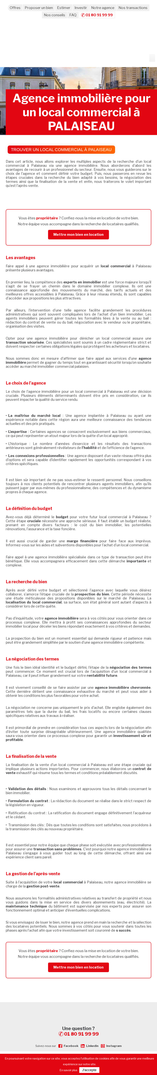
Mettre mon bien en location (78, 234)
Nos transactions (133, 8)
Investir (80, 8)
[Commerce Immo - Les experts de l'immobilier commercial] (78, 1009)
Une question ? (80, 1031)
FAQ (72, 15)
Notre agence (102, 8)
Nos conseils (54, 15)
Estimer (63, 8)
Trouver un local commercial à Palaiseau (61, 149)
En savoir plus (68, 1070)
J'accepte (89, 1070)
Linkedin (92, 1046)
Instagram (114, 1046)
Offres (15, 8)
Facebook (71, 1046)
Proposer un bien (39, 8)
